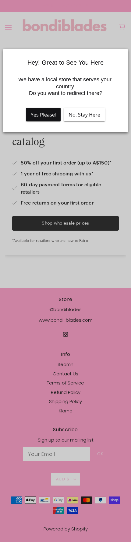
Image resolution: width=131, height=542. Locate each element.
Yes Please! (43, 114)
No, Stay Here (84, 114)
